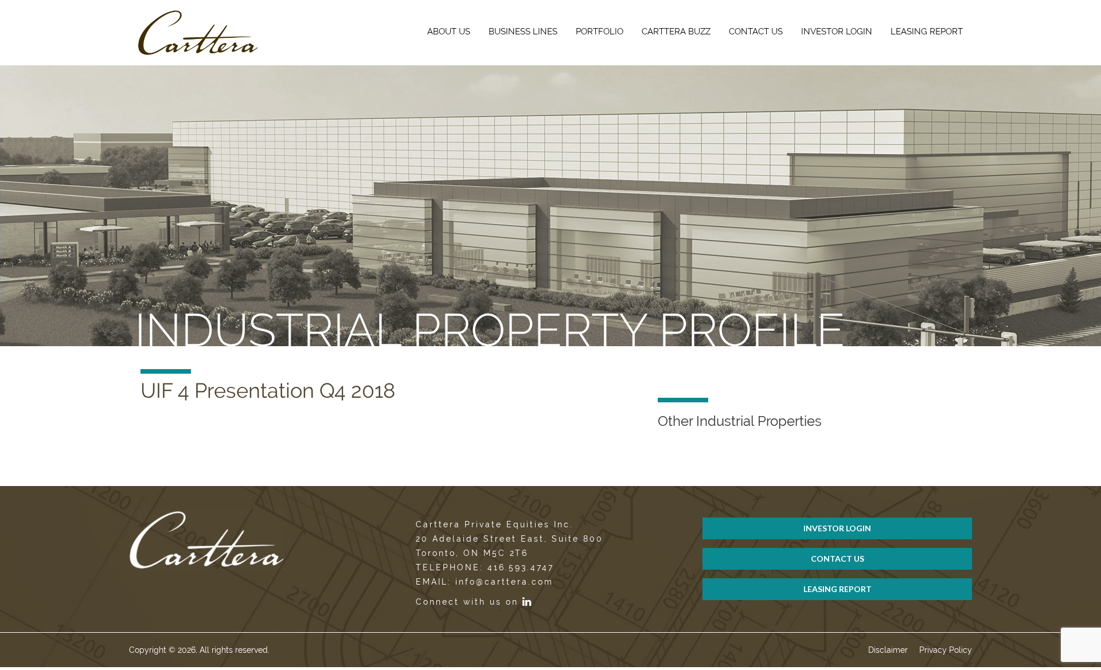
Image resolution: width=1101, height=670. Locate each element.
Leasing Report (927, 31)
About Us (448, 31)
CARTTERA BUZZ (676, 31)
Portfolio (599, 31)
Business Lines (523, 31)
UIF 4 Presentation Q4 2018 (267, 390)
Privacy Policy (945, 650)
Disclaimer (888, 650)
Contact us (756, 31)
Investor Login (836, 31)
